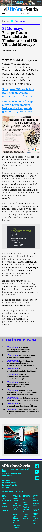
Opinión (5, 511)
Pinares (15, 498)
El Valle (15, 503)
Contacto (5, 487)
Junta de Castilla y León (35, 514)
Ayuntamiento (6, 501)
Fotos (4, 507)
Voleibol (25, 505)
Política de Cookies (9, 483)
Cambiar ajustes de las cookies (12, 491)
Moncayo (16, 520)
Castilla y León (36, 510)
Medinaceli (16, 525)
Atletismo (26, 507)
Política (35, 498)
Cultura (35, 505)
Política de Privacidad (9, 485)
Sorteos (36, 524)
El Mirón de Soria (21, 9)
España (35, 496)
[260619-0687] (21, 236)
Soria (4, 496)
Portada (6, 21)
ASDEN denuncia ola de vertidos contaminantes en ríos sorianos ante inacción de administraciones (23, 412)
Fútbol (25, 502)
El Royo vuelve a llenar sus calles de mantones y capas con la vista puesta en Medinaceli (22, 392)
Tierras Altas (17, 505)
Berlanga (15, 501)
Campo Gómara (15, 517)
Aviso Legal (6, 480)
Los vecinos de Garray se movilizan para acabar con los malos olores (18, 349)
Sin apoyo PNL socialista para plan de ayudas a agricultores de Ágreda (18, 92)
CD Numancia (26, 499)
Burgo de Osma (15, 508)
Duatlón (25, 514)
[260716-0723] (21, 439)
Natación (26, 512)
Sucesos (4, 503)
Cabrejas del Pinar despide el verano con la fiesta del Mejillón (18, 377)
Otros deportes (25, 517)
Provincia (20, 21)
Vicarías (15, 514)
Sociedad (35, 501)
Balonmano (26, 509)
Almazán (15, 523)
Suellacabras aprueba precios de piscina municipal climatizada (18, 384)
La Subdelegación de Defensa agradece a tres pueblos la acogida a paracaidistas (20, 363)
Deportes (26, 496)
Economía (36, 503)
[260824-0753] (21, 2)
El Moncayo (12, 28)
